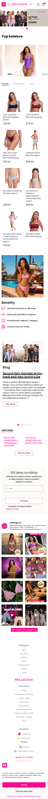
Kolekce (24, 657)
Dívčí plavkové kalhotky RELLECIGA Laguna (12, 192)
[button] (4, 4)
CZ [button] (30, 4)
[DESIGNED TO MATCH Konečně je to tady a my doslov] (35, 567)
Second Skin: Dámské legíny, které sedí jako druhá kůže (23, 375)
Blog (24, 721)
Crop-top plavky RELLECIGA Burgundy (34, 115)
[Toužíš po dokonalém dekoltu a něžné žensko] (12, 544)
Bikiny (24, 650)
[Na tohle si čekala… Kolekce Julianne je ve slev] (12, 591)
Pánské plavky (24, 665)
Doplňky (24, 669)
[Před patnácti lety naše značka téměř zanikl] (12, 615)
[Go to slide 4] (27, 425)
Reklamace (24, 702)
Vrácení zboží (24, 698)
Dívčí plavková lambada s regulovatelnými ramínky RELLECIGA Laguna (33, 196)
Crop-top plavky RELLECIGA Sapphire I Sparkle (11, 117)
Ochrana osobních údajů (32, 796)
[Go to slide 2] (24, 28)
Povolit (24, 785)
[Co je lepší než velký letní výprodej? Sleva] (35, 544)
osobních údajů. (12, 509)
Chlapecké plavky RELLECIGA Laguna (33, 154)
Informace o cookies (14, 796)
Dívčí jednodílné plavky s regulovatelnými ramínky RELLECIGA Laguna (12, 238)
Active (24, 661)
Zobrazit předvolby (24, 791)
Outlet (24, 672)
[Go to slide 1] (21, 28)
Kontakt (24, 691)
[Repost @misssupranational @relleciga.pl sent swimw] (35, 615)
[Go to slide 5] (30, 425)
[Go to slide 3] (27, 28)
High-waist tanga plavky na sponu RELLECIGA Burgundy (11, 155)
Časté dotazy (24, 706)
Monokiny (24, 654)
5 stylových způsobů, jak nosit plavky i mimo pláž (33, 440)
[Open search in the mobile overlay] (9, 4)
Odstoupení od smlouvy (24, 694)
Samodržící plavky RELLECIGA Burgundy (34, 235)
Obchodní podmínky (24, 709)
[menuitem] (13, 441)
